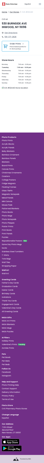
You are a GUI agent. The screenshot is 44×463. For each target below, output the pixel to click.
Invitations (6, 297)
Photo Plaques (8, 223)
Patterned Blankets (10, 208)
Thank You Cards (9, 300)
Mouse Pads (7, 205)
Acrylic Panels (8, 147)
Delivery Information (11, 392)
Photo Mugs (7, 215)
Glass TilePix (7, 190)
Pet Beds (6, 364)
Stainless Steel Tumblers (12, 251)
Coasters (6, 176)
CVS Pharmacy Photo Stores (14, 408)
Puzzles (5, 237)
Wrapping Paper (9, 266)
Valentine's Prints (9, 344)
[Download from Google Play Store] (12, 448)
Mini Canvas (7, 201)
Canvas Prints (8, 169)
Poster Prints (7, 226)
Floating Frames (9, 187)
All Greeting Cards (10, 311)
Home (4, 12)
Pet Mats (6, 361)
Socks (4, 248)
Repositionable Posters (12, 241)
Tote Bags (6, 258)
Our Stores (14, 12)
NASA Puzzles (7, 331)
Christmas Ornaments (12, 172)
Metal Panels (7, 197)
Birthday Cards (8, 293)
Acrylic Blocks (8, 144)
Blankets (5, 162)
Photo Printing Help (10, 385)
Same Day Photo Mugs (12, 244)
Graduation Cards (10, 286)
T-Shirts (5, 255)
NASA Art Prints (8, 320)
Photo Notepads (9, 219)
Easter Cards (7, 290)
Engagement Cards (10, 304)
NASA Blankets (8, 324)
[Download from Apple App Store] (10, 442)
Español (28, 4)
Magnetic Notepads (10, 194)
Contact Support (9, 388)
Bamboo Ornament (10, 154)
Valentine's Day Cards (11, 308)
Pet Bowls (6, 357)
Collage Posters (9, 180)
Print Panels (7, 233)
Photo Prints (7, 140)
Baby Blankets (8, 151)
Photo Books (7, 212)
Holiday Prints (8, 341)
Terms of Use (8, 399)
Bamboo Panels (9, 158)
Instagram (6, 375)
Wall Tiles (6, 262)
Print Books (7, 230)
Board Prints (7, 165)
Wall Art (5, 273)
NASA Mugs (7, 328)
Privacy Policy (8, 395)
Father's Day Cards (10, 283)
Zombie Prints (8, 348)
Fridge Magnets (9, 183)
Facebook (6, 372)
